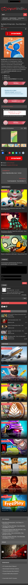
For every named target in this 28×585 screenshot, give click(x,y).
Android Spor (5, 459)
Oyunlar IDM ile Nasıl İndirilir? (10, 573)
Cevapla (24, 294)
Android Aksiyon (6, 422)
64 (25, 251)
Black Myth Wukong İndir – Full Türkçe (11, 522)
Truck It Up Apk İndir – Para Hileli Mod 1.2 (16, 181)
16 (25, 491)
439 (26, 338)
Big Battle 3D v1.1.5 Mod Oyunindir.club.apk (14, 112)
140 (25, 510)
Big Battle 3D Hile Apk (12, 165)
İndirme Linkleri (8, 106)
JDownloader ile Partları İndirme (11, 568)
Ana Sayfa (6, 18)
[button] (11, 145)
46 (25, 436)
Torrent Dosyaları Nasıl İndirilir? (11, 571)
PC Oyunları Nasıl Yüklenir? (10, 566)
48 (26, 333)
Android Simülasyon (6, 348)
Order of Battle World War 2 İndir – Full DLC (11, 173)
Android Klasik (21, 18)
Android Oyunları (13, 18)
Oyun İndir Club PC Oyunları (10, 578)
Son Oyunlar (6, 311)
